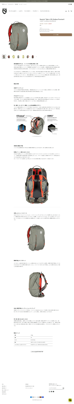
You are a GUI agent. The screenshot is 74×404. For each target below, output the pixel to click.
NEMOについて (4, 4)
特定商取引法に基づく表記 (29, 386)
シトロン (51, 30)
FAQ (2, 384)
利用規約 (26, 384)
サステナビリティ (11, 4)
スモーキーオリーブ (44, 30)
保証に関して (4, 386)
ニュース (24, 4)
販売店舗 (16, 4)
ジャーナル (20, 4)
